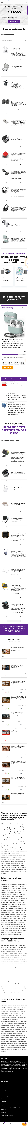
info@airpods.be (9, 1115)
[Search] (25, 2)
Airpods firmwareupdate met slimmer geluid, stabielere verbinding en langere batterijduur (18, 665)
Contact (3, 1085)
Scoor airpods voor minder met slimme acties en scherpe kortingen (17, 649)
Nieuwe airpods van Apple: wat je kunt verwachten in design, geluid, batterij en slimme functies (18, 682)
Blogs (2, 1095)
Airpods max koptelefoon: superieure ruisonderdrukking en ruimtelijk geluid (18, 714)
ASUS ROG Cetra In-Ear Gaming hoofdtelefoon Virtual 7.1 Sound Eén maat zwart (17, 397)
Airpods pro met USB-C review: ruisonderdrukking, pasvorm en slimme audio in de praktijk (18, 698)
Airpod (3, 656)
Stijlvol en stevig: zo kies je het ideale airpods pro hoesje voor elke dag (18, 762)
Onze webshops (5, 1091)
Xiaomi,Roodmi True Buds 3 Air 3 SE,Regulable (18, 488)
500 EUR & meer (11, 381)
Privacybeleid (4, 1097)
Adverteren (4, 1099)
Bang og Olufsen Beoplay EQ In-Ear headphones (18, 503)
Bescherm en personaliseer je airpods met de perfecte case (18, 794)
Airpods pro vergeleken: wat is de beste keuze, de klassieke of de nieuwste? (18, 779)
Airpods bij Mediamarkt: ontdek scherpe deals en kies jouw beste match (18, 730)
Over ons (3, 1089)
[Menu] (1, 2)
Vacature (3, 1093)
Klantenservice (4, 1087)
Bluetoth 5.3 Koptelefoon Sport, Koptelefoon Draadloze (18, 138)
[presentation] (2, 272)
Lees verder (20, 360)
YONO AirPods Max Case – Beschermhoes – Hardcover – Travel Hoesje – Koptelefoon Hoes (18, 68)
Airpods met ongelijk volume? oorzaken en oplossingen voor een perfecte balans (18, 746)
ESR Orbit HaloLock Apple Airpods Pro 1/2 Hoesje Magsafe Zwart (17, 520)
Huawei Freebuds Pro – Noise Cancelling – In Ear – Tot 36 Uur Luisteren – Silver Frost (18, 224)
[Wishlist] (10, 1124)
